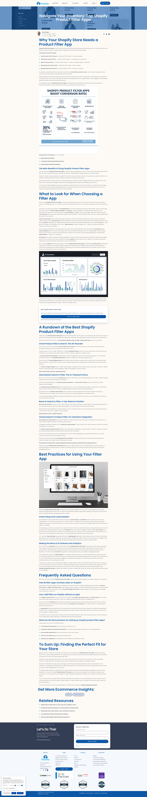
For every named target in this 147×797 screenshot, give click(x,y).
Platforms (57, 765)
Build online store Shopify (47, 158)
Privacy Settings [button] (89, 793)
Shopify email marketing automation (50, 164)
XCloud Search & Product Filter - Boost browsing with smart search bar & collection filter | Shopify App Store (68, 443)
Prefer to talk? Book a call (43, 739)
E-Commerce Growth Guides (100, 763)
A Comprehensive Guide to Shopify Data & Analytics (54, 714)
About (75, 756)
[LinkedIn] (47, 770)
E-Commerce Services (61, 756)
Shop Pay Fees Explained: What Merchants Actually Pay (55, 717)
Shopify (95, 756)
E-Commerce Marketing (99, 759)
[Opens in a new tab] (104, 34)
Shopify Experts (59, 761)
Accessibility (82, 793)
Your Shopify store (80, 729)
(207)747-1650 (44, 768)
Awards (76, 767)
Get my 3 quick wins (73, 316)
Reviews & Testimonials (80, 765)
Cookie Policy (97, 793)
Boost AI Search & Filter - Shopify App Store (50, 413)
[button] (65, 3)
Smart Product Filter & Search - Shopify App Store (52, 371)
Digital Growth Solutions (61, 757)
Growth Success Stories (61, 759)
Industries (57, 763)
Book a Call (105, 3)
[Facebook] (43, 770)
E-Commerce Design (98, 757)
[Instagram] (45, 770)
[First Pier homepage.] (43, 3)
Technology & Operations (99, 761)
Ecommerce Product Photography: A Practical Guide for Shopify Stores (59, 707)
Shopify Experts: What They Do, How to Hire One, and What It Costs (58, 704)
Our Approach (77, 759)
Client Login (64, 769)
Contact (76, 757)
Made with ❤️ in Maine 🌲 (44, 793)
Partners (76, 761)
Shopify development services (89, 685)
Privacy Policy (104, 793)
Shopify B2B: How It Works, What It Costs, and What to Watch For (58, 711)
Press (75, 763)
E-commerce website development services (52, 161)
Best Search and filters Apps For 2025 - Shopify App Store (75, 340)
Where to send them (80, 735)
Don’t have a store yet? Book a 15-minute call (51, 319)
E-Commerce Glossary (98, 765)
